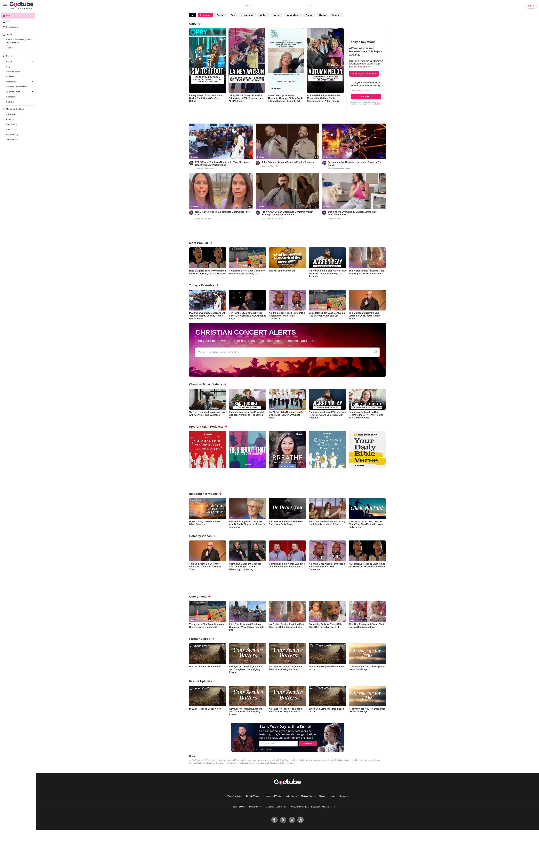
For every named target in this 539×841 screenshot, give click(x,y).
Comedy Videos (200, 536)
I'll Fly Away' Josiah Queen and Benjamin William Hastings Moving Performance (287, 213)
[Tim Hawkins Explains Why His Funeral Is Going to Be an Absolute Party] (247, 300)
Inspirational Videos (203, 493)
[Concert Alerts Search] (376, 352)
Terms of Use (239, 807)
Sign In (10, 48)
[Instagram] (292, 820)
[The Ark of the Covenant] (287, 257)
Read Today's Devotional (363, 74)
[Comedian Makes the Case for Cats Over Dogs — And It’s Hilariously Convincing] (247, 550)
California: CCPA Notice (276, 807)
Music (332, 796)
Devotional (205, 15)
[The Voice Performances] (324, 163)
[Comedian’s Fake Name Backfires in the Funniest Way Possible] (287, 550)
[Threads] (300, 820)
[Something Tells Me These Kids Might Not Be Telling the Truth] (327, 611)
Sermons (336, 15)
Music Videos (293, 15)
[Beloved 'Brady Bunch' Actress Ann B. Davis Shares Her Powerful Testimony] (247, 508)
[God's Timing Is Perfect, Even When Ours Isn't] (207, 508)
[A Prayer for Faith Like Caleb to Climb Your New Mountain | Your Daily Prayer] (367, 508)
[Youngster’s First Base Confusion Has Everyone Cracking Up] (247, 257)
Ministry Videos (308, 796)
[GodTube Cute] (324, 212)
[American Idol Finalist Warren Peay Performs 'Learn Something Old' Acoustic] (327, 257)
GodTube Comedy (269, 166)
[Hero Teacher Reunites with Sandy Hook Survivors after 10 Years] (327, 508)
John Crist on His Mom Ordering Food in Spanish (287, 162)
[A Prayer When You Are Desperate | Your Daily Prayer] (367, 653)
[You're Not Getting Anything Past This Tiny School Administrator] (367, 257)
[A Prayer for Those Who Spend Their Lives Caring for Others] (287, 653)
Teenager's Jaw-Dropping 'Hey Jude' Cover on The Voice (355, 163)
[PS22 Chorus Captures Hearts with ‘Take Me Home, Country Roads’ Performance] (207, 300)
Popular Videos (234, 796)
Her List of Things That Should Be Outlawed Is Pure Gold (222, 213)
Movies (277, 15)
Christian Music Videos (205, 384)
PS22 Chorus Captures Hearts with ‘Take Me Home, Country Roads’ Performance (222, 163)
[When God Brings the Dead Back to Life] (327, 653)
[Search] (311, 5)
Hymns (322, 15)
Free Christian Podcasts (206, 426)
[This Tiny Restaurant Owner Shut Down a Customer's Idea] (367, 611)
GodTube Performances (205, 169)
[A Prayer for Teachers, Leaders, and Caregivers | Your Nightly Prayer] (247, 653)
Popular (309, 15)
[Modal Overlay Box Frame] (366, 93)
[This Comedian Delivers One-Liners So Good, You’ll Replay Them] (367, 300)
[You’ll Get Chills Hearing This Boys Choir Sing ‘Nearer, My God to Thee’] (287, 399)
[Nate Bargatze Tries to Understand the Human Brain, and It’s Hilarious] (207, 257)
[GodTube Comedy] (258, 163)
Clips (193, 23)
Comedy (221, 15)
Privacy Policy (255, 807)
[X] (283, 820)
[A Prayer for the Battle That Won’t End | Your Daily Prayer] (287, 508)
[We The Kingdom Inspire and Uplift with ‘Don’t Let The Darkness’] (207, 399)
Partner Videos (199, 638)
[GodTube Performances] (191, 163)
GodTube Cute (334, 218)
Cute (233, 15)
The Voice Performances (339, 169)
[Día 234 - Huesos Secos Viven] (207, 653)
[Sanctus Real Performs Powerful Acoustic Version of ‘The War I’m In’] (247, 399)
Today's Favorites (201, 285)
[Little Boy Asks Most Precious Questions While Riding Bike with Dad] (247, 611)
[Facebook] (274, 820)
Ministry (263, 15)
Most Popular (198, 242)
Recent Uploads (200, 681)
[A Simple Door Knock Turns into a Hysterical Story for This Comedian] (287, 300)
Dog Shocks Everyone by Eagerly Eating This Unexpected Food (352, 213)
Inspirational (247, 15)
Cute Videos (197, 596)
